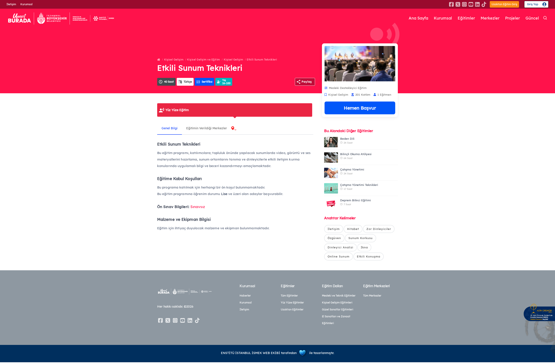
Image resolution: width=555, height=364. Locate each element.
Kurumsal (26, 4)
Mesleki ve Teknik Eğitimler (339, 295)
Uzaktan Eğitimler (292, 309)
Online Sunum (338, 256)
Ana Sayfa (418, 18)
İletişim (11, 4)
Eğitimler (466, 18)
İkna (364, 247)
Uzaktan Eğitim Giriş (504, 4)
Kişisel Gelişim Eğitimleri (337, 302)
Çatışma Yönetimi (352, 169)
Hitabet (353, 229)
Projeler (512, 18)
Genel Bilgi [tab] (170, 128)
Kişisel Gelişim (174, 59)
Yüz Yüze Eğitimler (292, 302)
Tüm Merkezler (372, 295)
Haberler (245, 295)
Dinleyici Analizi (340, 247)
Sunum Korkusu (360, 238)
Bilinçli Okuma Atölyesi (356, 154)
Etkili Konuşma (368, 256)
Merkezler (490, 18)
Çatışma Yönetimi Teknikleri (359, 185)
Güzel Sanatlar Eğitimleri (337, 309)
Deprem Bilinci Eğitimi (355, 200)
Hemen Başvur (360, 108)
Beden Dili (347, 138)
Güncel (532, 18)
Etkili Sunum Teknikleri (262, 59)
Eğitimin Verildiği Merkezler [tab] (206, 128)
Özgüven (334, 238)
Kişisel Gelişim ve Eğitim (203, 59)
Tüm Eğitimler (289, 295)
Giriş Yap (532, 4)
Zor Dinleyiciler (378, 229)
